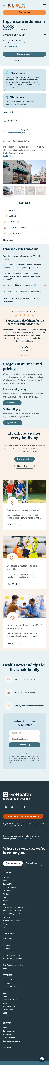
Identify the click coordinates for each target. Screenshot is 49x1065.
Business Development (11, 1041)
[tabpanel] (24, 278)
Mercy (5, 1003)
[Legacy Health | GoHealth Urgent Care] (16, 5)
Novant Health (8, 1010)
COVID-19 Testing (9, 887)
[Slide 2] (24, 355)
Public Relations (9, 1038)
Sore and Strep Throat (11, 914)
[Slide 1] (21, 355)
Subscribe (22, 745)
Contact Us (7, 945)
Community (7, 983)
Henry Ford (7, 990)
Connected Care (9, 1031)
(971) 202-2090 (14, 121)
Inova (5, 993)
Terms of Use (8, 962)
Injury (5, 904)
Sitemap (6, 968)
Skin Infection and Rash (12, 911)
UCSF (5, 1013)
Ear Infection (7, 891)
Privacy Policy (8, 952)
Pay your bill (11, 423)
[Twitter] (12, 807)
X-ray (5, 924)
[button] (42, 1058)
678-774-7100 (26, 839)
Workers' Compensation (12, 920)
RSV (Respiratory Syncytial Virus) (15, 907)
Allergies (6, 877)
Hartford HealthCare (10, 986)
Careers (6, 1044)
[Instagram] (18, 807)
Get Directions (11, 46)
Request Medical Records (12, 942)
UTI (4, 927)
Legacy (5, 996)
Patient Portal (31, 863)
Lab (4, 897)
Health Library (8, 948)
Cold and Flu (7, 884)
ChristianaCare (8, 980)
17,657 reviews (22, 29)
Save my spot (24, 12)
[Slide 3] (27, 355)
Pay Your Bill (7, 938)
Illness (5, 901)
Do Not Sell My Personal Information (23, 816)
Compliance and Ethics (11, 955)
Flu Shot (6, 894)
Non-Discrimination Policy (12, 958)
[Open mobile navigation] (43, 5)
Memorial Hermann (10, 1000)
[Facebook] (6, 807)
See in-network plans (16, 132)
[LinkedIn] (24, 807)
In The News (7, 1034)
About (5, 1028)
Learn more (10, 403)
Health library (23, 466)
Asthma (6, 881)
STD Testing (7, 917)
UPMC (5, 1016)
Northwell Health (9, 1006)
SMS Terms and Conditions (13, 965)
